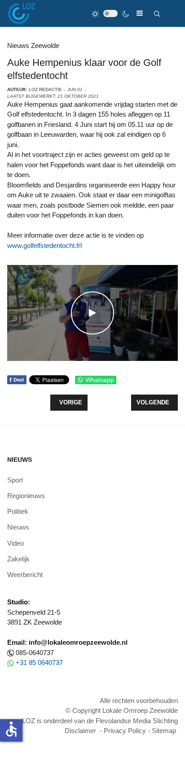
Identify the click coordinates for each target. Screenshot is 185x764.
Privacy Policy (125, 730)
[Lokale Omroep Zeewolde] (21, 13)
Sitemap (164, 730)
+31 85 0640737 (39, 662)
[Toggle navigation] (140, 13)
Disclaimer (80, 730)
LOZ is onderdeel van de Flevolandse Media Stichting (100, 721)
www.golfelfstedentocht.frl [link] (44, 245)
